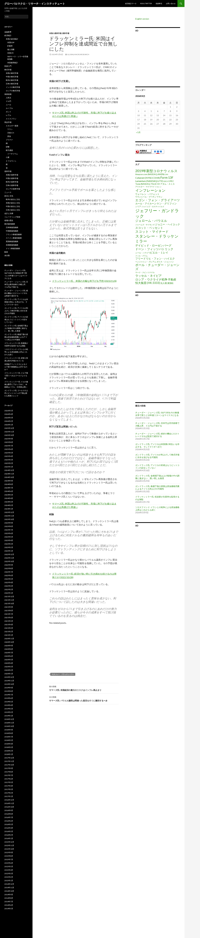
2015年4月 (8, 870)
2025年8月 (8, 442)
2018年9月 (8, 730)
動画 (6, 252)
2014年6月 (8, 905)
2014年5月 (8, 908)
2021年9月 (8, 607)
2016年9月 (8, 810)
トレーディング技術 (12, 217)
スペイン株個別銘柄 (14, 238)
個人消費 (10, 49)
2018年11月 (9, 723)
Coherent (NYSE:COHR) (147, 177)
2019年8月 (8, 691)
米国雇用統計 (12, 63)
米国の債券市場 (55, 33)
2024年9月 (8, 481)
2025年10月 (9, 435)
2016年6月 (8, 821)
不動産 (172, 279)
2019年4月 (8, 705)
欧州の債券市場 (12, 182)
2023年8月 (8, 526)
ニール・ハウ (141, 253)
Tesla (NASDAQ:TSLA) (145, 184)
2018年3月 (8, 747)
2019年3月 (8, 709)
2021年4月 (8, 624)
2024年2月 (8, 505)
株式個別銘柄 (9, 224)
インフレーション (150, 190)
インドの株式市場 (13, 87)
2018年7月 (8, 737)
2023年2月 (8, 547)
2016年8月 (8, 814)
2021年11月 (9, 600)
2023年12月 (9, 512)
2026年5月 (8, 411)
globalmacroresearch (78, 54)
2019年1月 (8, 716)
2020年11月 (9, 638)
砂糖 (7, 147)
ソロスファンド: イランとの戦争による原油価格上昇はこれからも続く (16, 352)
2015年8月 (8, 856)
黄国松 (170, 283)
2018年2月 (8, 751)
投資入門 (7, 66)
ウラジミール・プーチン (145, 197)
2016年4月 (8, 828)
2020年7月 (8, 652)
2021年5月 (8, 621)
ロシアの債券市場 (13, 189)
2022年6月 (8, 575)
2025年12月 (9, 428)
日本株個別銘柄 (12, 227)
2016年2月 (8, 835)
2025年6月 (8, 449)
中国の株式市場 (12, 77)
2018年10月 (9, 726)
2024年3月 (8, 502)
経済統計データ (130, 3)
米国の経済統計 (12, 39)
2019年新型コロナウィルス (156, 171)
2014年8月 (8, 898)
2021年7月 (8, 614)
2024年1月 (8, 509)
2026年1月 (8, 425)
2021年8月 (8, 610)
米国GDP (10, 42)
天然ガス (10, 133)
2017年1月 (8, 796)
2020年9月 (8, 645)
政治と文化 (8, 196)
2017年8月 (8, 772)
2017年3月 (8, 789)
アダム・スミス (167, 184)
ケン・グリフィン (167, 203)
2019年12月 (9, 677)
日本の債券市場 (12, 185)
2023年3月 (8, 544)
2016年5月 (8, 824)
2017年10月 (9, 765)
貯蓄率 (10, 46)
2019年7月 (8, 695)
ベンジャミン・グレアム (145, 262)
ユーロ (8, 105)
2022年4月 (8, 582)
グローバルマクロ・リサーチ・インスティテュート (34, 3)
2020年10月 (9, 642)
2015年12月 (9, 842)
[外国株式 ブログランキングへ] (143, 151)
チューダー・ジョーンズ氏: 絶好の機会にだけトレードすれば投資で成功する (157, 434)
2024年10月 (9, 477)
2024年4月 (8, 498)
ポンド (8, 112)
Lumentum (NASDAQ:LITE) (149, 181)
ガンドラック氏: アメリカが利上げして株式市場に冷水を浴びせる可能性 (157, 455)
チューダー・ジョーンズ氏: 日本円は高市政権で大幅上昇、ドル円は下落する (157, 424)
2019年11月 (9, 681)
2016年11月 (9, 803)
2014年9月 (8, 894)
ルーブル (9, 108)
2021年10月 (9, 603)
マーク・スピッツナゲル (145, 272)
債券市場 (65, 33)
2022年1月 (8, 593)
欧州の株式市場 (12, 80)
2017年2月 (8, 793)
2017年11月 (9, 761)
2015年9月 (8, 852)
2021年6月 (8, 617)
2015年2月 (8, 877)
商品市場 (7, 122)
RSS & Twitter (146, 3)
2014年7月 (8, 901)
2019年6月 (8, 698)
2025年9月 (8, 439)
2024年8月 (8, 484)
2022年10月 (9, 561)
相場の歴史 (8, 220)
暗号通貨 (9, 150)
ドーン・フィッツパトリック (154, 249)
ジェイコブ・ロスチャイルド (152, 206)
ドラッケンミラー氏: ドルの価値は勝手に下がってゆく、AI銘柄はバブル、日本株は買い (16, 384)
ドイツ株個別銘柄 (13, 248)
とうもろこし (11, 161)
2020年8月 (8, 649)
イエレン (158, 187)
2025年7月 (8, 446)
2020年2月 (8, 670)
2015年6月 (8, 863)
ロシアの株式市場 (13, 91)
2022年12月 (9, 554)
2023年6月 (8, 533)
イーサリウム (12, 154)
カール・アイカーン (145, 203)
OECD (166, 181)
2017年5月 (8, 782)
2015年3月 (8, 873)
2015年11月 (9, 845)
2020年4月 (8, 663)
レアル (8, 115)
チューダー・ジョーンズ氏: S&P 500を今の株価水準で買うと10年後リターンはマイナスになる (157, 413)
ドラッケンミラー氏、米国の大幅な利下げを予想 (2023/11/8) (84, 281)
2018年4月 (8, 744)
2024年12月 (9, 470)
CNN (166, 174)
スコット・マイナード (152, 231)
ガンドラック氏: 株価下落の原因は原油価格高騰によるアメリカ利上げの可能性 (157, 487)
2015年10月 (9, 849)
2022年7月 (8, 572)
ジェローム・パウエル (151, 221)
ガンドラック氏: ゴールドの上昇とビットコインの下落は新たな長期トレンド (16, 393)
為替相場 (7, 94)
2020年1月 (8, 674)
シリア (138, 206)
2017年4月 (8, 786)
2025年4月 (8, 456)
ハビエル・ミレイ (157, 252)
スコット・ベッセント (149, 227)
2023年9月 (8, 523)
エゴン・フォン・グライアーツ (157, 200)
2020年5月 (8, 659)
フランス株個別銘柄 (14, 234)
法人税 (163, 283)
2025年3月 (8, 460)
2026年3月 (8, 418)
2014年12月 (9, 884)
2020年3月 (8, 667)
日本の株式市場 (12, 84)
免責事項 (159, 3)
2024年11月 (9, 474)
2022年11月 (9, 558)
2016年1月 (8, 838)
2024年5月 (8, 495)
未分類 (7, 255)
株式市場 (7, 70)
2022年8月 (8, 568)
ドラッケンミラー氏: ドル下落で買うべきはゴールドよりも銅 (16, 375)
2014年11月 (9, 887)
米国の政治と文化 (13, 203)
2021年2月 (8, 631)
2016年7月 (8, 817)
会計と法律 (8, 213)
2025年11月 (9, 432)
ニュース (7, 192)
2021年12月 (9, 596)
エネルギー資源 (12, 126)
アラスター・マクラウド (145, 187)
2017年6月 (8, 779)
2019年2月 (8, 712)
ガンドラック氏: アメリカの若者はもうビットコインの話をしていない (16, 319)
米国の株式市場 (12, 73)
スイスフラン (11, 119)
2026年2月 (8, 421)
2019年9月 (8, 688)
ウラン (159, 197)
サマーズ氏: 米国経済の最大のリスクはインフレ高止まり (75, 688)
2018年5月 (8, 740)
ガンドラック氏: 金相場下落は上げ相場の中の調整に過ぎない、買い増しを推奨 (157, 477)
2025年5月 (8, 453)
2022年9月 (8, 565)
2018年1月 (8, 754)
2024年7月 (8, 488)
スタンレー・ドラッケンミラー (63, 674)
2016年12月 (9, 800)
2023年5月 (8, 537)
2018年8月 (8, 733)
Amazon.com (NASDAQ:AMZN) (149, 174)
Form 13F (166, 177)
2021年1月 (8, 635)
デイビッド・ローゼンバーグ (153, 245)
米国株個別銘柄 (12, 245)
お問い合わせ (171, 3)
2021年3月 (8, 628)
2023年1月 (8, 551)
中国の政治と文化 (13, 206)
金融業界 (7, 32)
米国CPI (10, 53)
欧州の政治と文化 (13, 199)
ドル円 (8, 101)
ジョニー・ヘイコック (167, 224)
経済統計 (7, 35)
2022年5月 (8, 579)
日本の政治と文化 (13, 210)
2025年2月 (8, 463)
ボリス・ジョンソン (165, 262)
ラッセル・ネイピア (148, 275)
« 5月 (138, 132)
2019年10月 (9, 684)
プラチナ (9, 140)
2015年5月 (8, 866)
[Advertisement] (81, 25)
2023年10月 (9, 519)
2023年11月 (9, 516)
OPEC (171, 181)
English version (142, 19)
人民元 (8, 98)
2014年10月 (9, 891)
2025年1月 (8, 467)
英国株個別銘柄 (12, 241)
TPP (158, 184)
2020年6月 (8, 656)
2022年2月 (8, 589)
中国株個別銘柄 (12, 231)
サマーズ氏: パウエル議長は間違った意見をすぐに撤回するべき (78, 699)
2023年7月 (8, 530)
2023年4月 (8, 540)
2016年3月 (8, 831)
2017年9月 (8, 768)
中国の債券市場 (12, 178)
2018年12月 (9, 719)
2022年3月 (8, 586)
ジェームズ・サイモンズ (145, 225)
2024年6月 (8, 491)
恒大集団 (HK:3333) (147, 282)
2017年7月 (8, 775)
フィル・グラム (141, 256)
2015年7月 (8, 859)
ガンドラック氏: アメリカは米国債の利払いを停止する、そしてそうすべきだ (157, 445)
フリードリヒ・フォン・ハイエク (155, 258)
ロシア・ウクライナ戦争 (151, 279)
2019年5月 (8, 702)
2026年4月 (8, 414)
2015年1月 (8, 880)
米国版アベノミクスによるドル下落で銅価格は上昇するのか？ (15, 367)
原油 (9, 136)
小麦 (7, 157)
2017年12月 (9, 758)
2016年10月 (9, 807)
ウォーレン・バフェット (147, 194)
